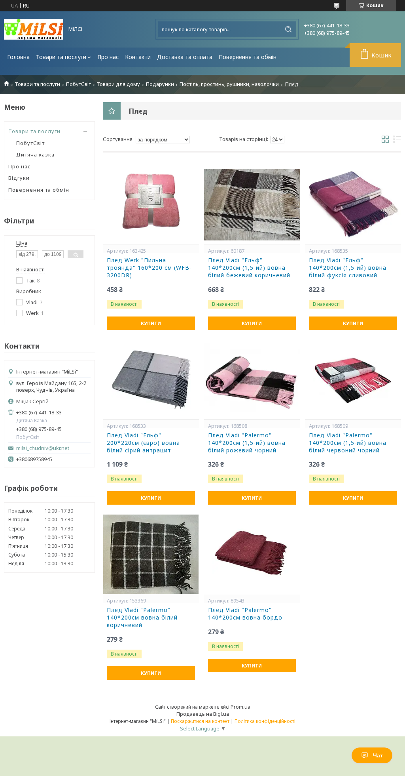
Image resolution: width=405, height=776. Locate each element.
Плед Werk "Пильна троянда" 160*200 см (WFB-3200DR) (149, 268)
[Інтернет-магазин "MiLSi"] (33, 29)
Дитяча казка (35, 154)
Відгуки (19, 177)
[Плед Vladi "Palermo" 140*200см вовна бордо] (252, 554)
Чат (378, 755)
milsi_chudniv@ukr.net (42, 448)
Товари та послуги (61, 57)
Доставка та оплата (184, 57)
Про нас (108, 57)
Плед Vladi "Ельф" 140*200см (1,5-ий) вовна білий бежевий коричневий (249, 268)
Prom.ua (240, 706)
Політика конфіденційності (265, 721)
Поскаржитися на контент (200, 721)
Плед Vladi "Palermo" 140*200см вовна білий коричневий (142, 617)
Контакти (138, 57)
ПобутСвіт (78, 84)
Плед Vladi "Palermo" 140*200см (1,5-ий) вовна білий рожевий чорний (247, 443)
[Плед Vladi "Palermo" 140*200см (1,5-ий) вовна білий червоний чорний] (353, 379)
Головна (18, 57)
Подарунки (160, 84)
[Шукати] (288, 29)
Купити (151, 323)
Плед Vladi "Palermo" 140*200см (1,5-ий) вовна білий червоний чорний (347, 443)
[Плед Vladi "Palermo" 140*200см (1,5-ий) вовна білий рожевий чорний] (252, 379)
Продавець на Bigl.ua (202, 713)
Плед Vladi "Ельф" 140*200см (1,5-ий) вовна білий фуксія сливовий (347, 268)
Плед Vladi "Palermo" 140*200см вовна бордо (245, 613)
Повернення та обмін (247, 57)
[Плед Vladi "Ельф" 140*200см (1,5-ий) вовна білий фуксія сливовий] (353, 204)
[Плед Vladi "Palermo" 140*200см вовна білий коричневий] (151, 554)
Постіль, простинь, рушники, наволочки (229, 84)
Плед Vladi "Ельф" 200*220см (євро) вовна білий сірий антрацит (143, 443)
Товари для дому (118, 84)
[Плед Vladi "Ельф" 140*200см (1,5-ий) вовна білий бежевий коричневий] (252, 204)
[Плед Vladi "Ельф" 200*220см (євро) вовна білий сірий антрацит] (151, 379)
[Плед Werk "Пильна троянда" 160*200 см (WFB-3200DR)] (151, 204)
